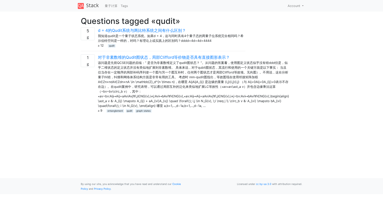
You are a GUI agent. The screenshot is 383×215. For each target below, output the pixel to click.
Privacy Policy (102, 188)
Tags (124, 6)
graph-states (143, 110)
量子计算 (111, 6)
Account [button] (294, 6)
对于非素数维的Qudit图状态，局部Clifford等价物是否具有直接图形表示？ (164, 57)
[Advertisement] (163, 141)
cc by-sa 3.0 (263, 184)
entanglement (115, 110)
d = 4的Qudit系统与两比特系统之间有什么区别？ (142, 30)
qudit (112, 45)
